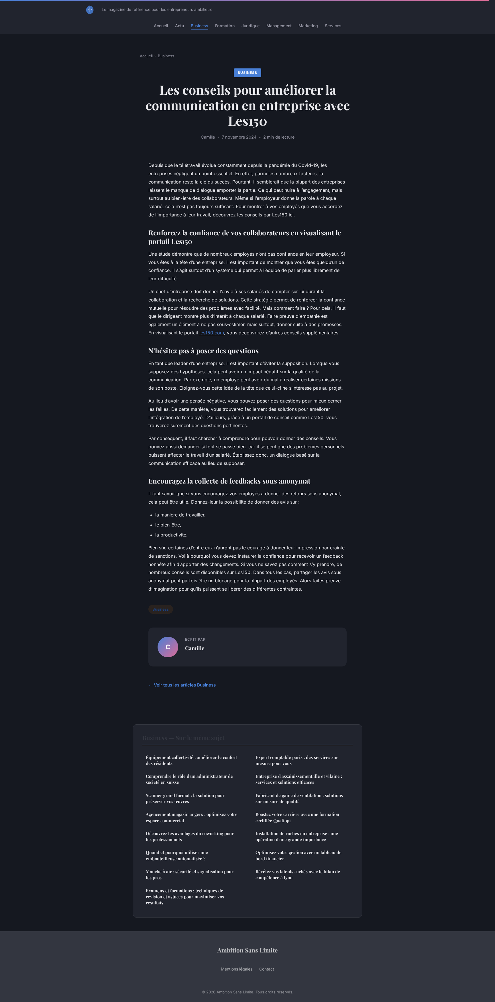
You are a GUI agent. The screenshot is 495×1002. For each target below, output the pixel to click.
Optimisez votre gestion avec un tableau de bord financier (298, 855)
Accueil (161, 25)
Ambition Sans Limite (247, 950)
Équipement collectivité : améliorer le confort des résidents (191, 760)
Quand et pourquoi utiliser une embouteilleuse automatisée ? (177, 855)
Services (333, 25)
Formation (225, 25)
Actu (179, 25)
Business (199, 25)
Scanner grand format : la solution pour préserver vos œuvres (185, 798)
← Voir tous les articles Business (182, 685)
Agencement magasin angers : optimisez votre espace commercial (191, 817)
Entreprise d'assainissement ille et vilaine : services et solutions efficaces (299, 779)
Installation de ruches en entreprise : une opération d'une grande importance (297, 836)
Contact (266, 969)
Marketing (308, 25)
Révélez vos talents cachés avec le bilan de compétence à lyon (298, 874)
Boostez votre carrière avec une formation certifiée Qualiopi (297, 817)
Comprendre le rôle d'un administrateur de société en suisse (189, 779)
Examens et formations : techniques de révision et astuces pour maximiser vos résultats (185, 897)
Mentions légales (236, 969)
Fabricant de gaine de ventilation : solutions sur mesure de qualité (299, 798)
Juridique (250, 25)
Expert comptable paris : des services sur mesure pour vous (297, 760)
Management (279, 25)
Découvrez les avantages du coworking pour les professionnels (190, 836)
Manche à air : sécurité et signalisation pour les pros (189, 874)
